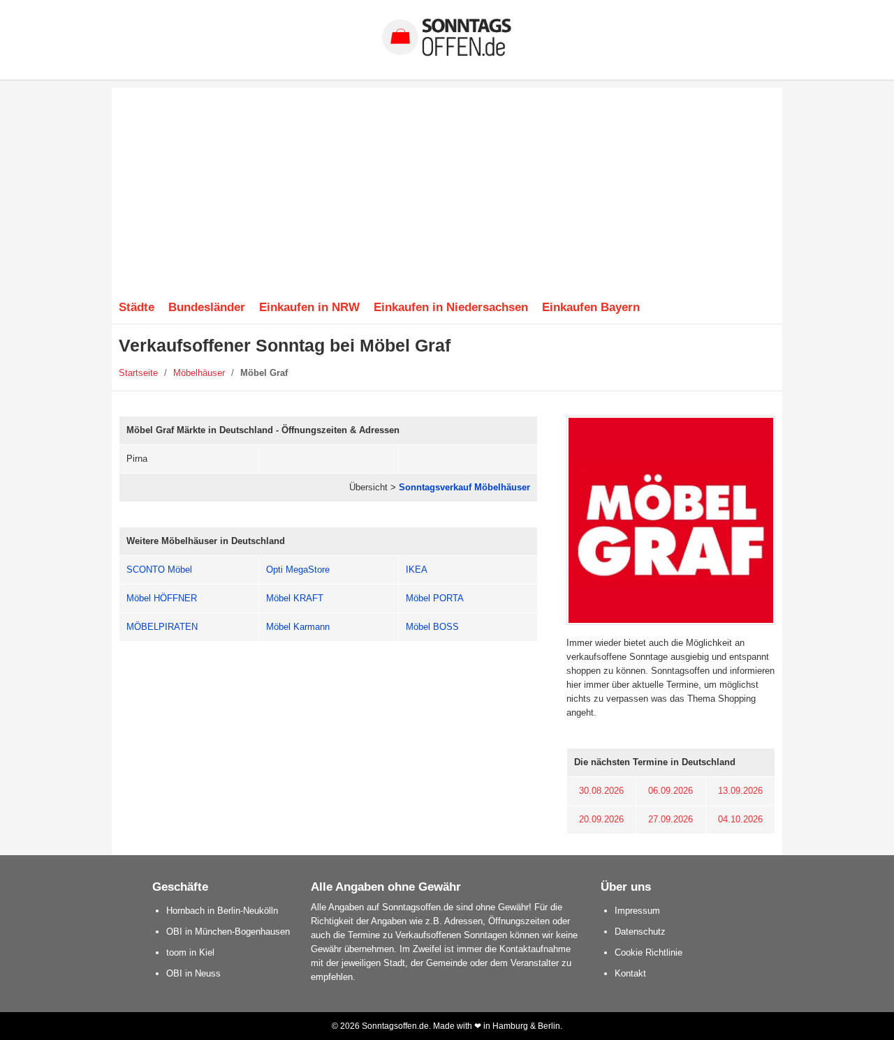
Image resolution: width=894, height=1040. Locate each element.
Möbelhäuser (199, 373)
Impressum (637, 910)
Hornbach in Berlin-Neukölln (222, 910)
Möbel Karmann (298, 626)
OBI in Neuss (193, 973)
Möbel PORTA (435, 598)
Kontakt (630, 973)
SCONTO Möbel (159, 569)
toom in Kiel (190, 952)
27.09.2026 (670, 819)
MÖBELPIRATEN (162, 626)
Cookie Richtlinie (648, 952)
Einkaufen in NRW (309, 307)
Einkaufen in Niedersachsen (451, 307)
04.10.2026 (740, 819)
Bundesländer (206, 307)
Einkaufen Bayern (591, 307)
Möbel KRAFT (294, 598)
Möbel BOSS (432, 626)
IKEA (416, 569)
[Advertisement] (447, 185)
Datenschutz (640, 931)
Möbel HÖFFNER (161, 598)
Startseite (138, 373)
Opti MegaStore (298, 569)
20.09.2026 (601, 819)
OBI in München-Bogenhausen (228, 931)
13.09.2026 (740, 790)
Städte (136, 307)
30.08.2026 (601, 790)
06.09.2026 (670, 790)
